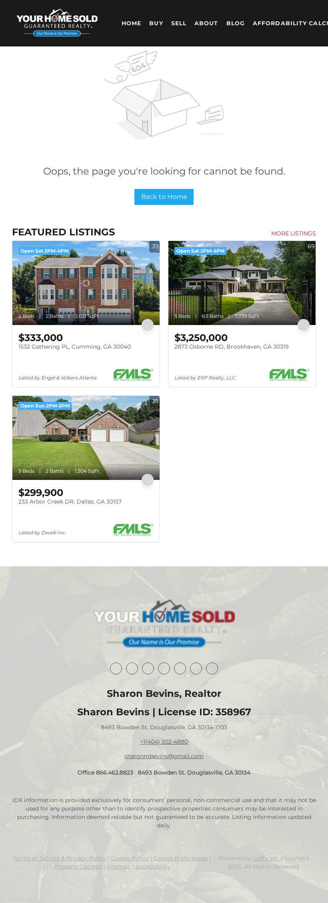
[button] (57, 23)
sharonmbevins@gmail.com (164, 756)
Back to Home (164, 197)
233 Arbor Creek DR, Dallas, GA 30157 (70, 501)
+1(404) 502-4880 (164, 741)
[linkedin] (132, 668)
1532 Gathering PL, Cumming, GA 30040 (74, 346)
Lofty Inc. (266, 858)
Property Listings (78, 866)
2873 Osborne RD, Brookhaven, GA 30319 (231, 346)
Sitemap (119, 866)
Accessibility (153, 866)
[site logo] (163, 624)
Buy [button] (156, 23)
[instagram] (180, 668)
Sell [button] (178, 23)
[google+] (212, 668)
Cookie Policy (130, 858)
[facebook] (116, 668)
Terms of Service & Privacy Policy (59, 858)
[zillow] (164, 668)
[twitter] (148, 668)
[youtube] (196, 668)
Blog (235, 23)
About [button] (206, 23)
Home (131, 23)
